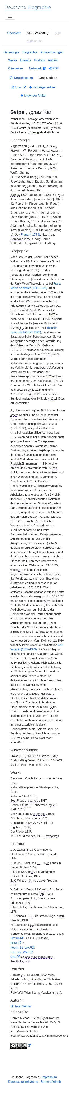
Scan (18, 87)
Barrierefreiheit (51, 1081)
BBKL (14, 942)
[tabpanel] (34, 550)
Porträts (39, 60)
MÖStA (15, 938)
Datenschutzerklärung (23, 1081)
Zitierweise (15, 68)
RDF (55, 68)
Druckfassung (22, 77)
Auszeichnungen (51, 52)
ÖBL (13, 956)
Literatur (25, 60)
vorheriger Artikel (44, 87)
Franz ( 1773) (30, 234)
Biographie (29, 52)
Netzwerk (36, 68)
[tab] (37, 33)
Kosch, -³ (20, 947)
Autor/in (53, 60)
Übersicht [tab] (13, 33)
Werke (12, 60)
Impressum (49, 1077)
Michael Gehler (20, 1006)
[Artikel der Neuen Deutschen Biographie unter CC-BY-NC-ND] (20, 1045)
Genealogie (11, 52)
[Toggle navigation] (10, 16)
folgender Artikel (34, 95)
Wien (19, 952)
